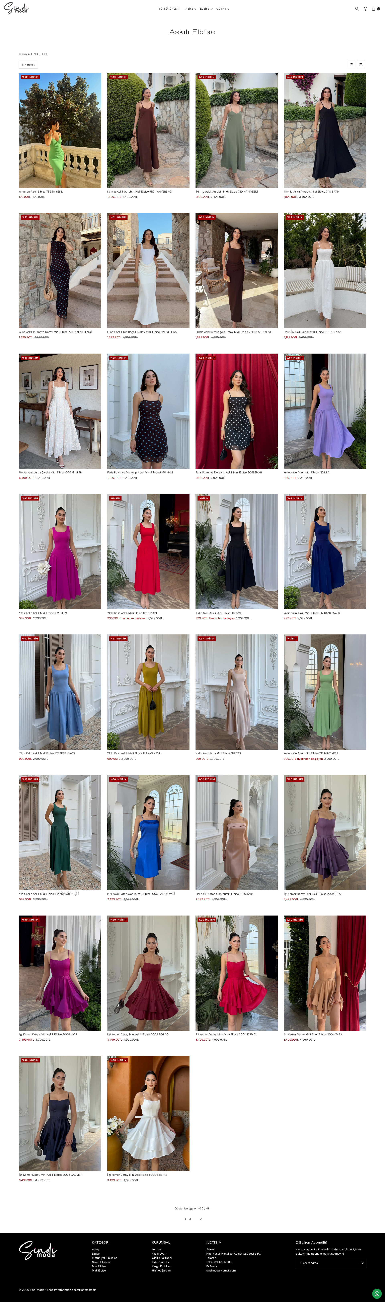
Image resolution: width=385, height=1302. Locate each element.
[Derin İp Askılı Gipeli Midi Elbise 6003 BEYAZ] (325, 270)
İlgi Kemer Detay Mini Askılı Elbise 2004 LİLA (312, 894)
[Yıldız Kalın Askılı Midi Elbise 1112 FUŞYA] (60, 551)
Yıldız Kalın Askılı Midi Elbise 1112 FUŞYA (43, 613)
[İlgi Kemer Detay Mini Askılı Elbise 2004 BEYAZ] (148, 1113)
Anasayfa (24, 54)
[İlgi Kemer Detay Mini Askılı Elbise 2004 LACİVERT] (60, 1113)
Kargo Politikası (161, 1266)
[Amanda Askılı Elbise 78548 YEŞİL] (60, 130)
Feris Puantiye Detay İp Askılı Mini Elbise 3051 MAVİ (140, 472)
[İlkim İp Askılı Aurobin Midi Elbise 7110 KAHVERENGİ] (148, 130)
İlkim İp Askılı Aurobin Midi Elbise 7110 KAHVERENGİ (139, 191)
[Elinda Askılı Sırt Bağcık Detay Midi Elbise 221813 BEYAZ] (148, 270)
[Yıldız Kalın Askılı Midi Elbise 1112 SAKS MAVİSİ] (325, 551)
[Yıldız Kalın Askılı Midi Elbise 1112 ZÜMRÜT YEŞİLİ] (60, 832)
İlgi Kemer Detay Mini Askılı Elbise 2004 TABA (313, 1034)
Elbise (204, 8)
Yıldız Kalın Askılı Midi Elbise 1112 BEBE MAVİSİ (47, 753)
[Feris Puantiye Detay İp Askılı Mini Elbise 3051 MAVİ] (148, 411)
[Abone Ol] (361, 1263)
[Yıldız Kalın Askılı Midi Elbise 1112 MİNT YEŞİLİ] (325, 692)
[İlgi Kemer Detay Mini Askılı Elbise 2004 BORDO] (148, 973)
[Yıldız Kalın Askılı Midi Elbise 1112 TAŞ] (237, 692)
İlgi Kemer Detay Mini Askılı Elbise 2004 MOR (48, 1034)
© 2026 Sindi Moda (31, 1290)
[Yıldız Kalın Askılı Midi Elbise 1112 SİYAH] (237, 551)
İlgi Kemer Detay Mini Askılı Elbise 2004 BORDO (138, 1034)
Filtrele (28, 64)
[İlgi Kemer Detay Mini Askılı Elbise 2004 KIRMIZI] (237, 973)
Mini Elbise (99, 1266)
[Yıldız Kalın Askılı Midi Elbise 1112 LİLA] (325, 411)
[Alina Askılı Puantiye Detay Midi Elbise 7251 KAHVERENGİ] (60, 270)
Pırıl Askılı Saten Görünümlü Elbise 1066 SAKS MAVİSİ (141, 894)
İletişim (156, 1249)
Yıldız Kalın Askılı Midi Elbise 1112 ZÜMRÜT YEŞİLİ (49, 894)
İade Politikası (160, 1262)
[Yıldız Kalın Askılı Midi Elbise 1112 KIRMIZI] (148, 551)
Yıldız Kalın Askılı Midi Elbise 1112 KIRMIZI (132, 613)
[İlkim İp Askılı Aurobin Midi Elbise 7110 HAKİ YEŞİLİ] (237, 130)
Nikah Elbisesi (101, 1262)
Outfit (221, 8)
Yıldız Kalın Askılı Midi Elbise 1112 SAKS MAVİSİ (312, 613)
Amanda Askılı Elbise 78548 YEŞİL (41, 191)
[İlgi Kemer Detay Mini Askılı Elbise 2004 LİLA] (325, 832)
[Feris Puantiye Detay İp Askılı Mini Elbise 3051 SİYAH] (237, 411)
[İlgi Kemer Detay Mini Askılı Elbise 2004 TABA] (325, 973)
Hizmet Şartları (161, 1270)
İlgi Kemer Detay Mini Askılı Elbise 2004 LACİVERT (51, 1175)
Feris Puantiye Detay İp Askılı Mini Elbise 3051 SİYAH (229, 472)
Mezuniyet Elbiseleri (104, 1258)
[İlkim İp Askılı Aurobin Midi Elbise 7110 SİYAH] (325, 130)
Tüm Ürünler (169, 8)
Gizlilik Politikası (162, 1258)
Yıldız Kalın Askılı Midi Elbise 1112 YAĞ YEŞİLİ (134, 753)
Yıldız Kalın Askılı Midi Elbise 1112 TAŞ (218, 753)
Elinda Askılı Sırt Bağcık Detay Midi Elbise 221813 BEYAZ (142, 332)
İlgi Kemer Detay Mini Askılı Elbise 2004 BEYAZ (137, 1175)
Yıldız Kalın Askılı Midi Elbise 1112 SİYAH (219, 613)
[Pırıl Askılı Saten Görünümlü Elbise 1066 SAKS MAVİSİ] (148, 832)
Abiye (189, 8)
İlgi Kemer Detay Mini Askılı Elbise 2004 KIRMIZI (226, 1034)
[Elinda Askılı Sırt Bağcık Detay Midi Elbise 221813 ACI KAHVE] (237, 270)
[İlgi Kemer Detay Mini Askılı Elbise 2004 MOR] (60, 973)
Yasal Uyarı (159, 1253)
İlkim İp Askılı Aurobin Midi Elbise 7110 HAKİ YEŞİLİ (227, 191)
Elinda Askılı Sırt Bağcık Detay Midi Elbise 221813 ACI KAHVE (234, 332)
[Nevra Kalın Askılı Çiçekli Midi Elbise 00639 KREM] (60, 411)
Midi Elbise (99, 1270)
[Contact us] (377, 1294)
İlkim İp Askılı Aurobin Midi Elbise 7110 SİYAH (311, 191)
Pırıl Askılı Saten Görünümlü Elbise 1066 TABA (224, 894)
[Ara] (357, 9)
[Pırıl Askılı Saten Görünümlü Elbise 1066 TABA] (237, 832)
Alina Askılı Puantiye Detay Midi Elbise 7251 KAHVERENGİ (55, 332)
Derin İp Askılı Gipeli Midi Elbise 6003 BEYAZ (312, 332)
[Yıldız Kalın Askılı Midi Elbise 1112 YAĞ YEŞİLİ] (148, 692)
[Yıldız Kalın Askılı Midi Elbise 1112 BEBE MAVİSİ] (60, 692)
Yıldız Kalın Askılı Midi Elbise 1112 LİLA (306, 472)
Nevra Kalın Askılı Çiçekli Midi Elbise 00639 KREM (51, 472)
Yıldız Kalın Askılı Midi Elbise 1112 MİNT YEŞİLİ (311, 753)
